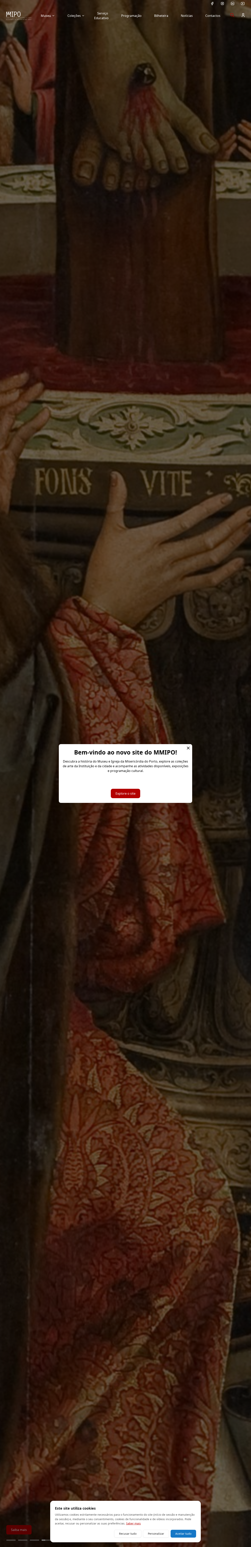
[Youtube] (243, 3)
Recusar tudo (127, 1533)
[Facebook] (212, 3)
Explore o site (125, 793)
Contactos (212, 16)
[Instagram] (222, 3)
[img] (18, 15)
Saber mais (133, 1523)
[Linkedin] (233, 3)
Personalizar (156, 1533)
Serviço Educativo (101, 15)
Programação (131, 16)
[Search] (232, 15)
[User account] (243, 15)
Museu (46, 16)
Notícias (187, 16)
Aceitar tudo (183, 1533)
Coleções (74, 16)
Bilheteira (161, 16)
